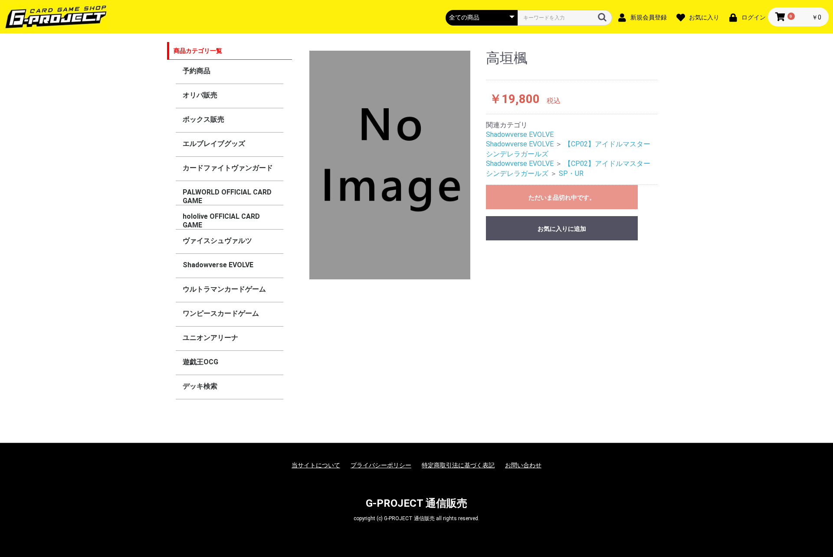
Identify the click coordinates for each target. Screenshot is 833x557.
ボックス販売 (203, 119)
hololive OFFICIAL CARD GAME (221, 220)
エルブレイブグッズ (214, 143)
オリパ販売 (200, 95)
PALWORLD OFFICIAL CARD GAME (227, 196)
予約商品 (196, 71)
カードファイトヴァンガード (228, 168)
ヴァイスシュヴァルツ (217, 240)
